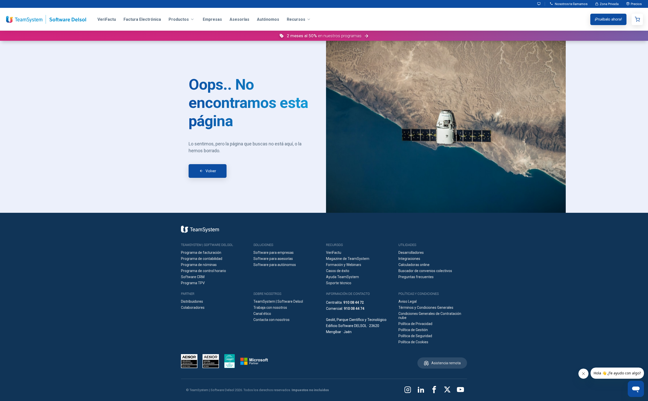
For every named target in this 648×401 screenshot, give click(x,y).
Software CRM (193, 277)
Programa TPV (193, 283)
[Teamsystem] (200, 229)
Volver (211, 171)
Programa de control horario (203, 271)
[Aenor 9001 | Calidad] (210, 361)
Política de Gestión (413, 330)
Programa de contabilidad (201, 259)
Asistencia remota (446, 363)
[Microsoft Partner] (254, 361)
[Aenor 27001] (190, 361)
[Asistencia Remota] (539, 4)
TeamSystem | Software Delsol (278, 301)
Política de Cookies (413, 342)
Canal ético (262, 314)
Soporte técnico (338, 283)
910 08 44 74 (354, 309)
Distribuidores (192, 301)
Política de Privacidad (415, 324)
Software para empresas (273, 253)
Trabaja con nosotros (270, 307)
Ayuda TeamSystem (342, 277)
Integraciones (409, 259)
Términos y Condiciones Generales (425, 307)
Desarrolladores (411, 253)
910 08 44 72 (353, 302)
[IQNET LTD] (229, 361)
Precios (636, 4)
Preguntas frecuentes (416, 277)
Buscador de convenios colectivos (425, 271)
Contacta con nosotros (271, 320)
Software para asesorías (273, 259)
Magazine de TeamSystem (347, 259)
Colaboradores (193, 307)
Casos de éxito (337, 271)
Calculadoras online (414, 265)
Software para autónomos (274, 265)
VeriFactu (333, 253)
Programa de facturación (201, 253)
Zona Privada (609, 4)
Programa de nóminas (199, 265)
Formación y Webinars (343, 265)
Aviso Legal (407, 301)
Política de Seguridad (415, 336)
